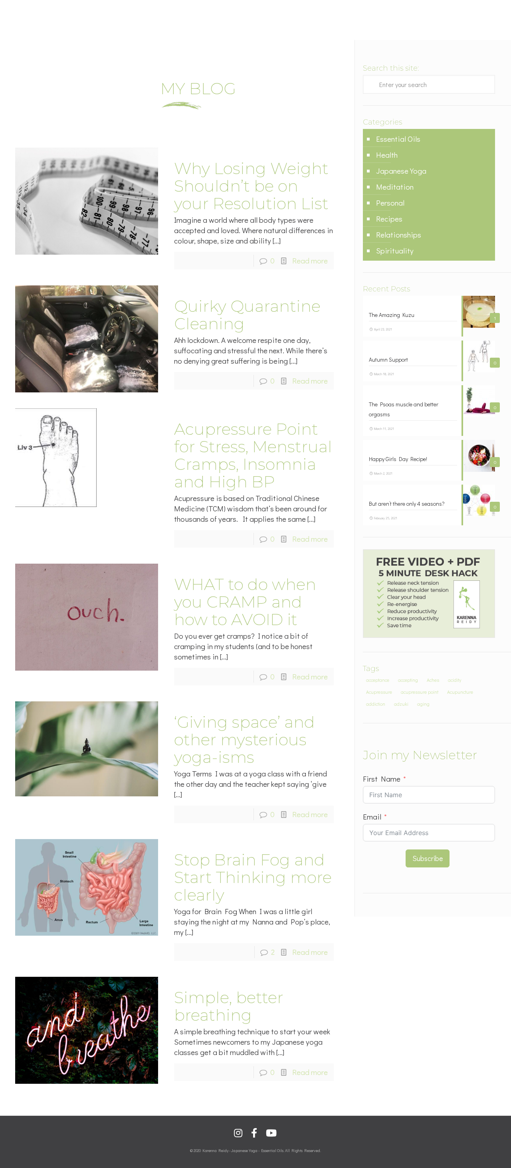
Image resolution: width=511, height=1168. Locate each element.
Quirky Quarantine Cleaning (247, 314)
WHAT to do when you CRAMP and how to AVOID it (245, 601)
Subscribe (427, 858)
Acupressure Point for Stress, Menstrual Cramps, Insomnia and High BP (253, 455)
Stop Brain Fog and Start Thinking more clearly (253, 877)
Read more (310, 260)
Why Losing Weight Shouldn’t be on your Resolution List (251, 185)
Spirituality (395, 250)
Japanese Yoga (401, 171)
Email (372, 817)
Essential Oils (398, 139)
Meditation (395, 187)
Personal (390, 203)
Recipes (389, 219)
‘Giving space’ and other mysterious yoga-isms (244, 739)
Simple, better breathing (228, 1006)
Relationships (398, 235)
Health (387, 155)
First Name (381, 779)
